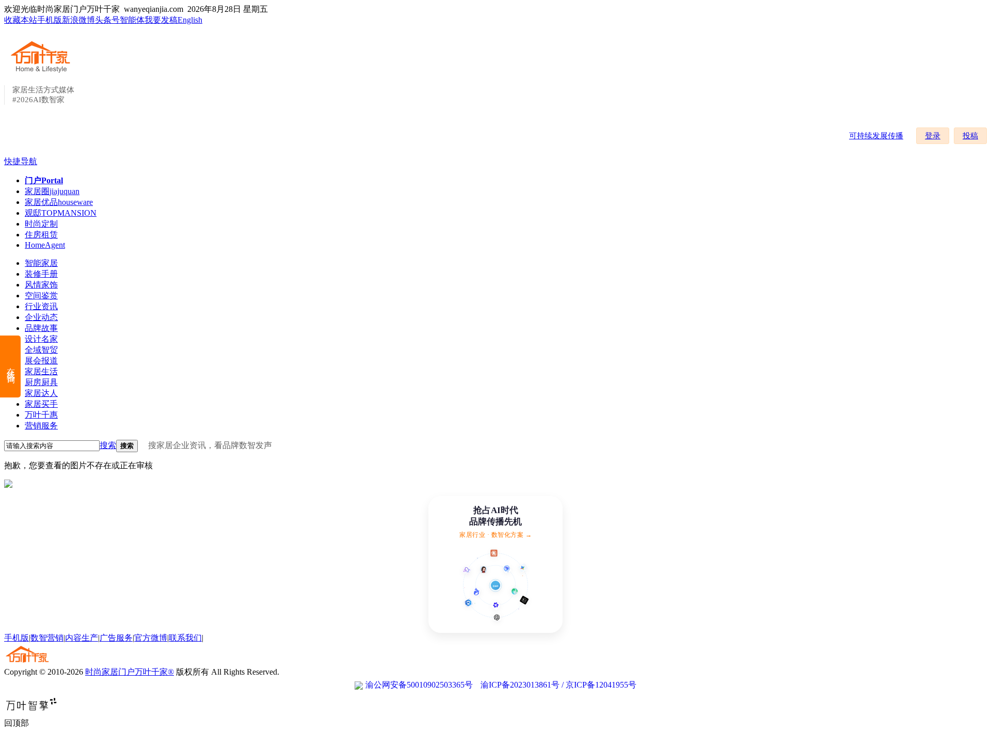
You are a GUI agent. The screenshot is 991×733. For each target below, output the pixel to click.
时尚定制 (41, 223)
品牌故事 (41, 328)
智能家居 (41, 263)
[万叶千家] (43, 73)
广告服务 (116, 637)
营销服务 (41, 425)
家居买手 (41, 404)
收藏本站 (20, 19)
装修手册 (41, 273)
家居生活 (41, 371)
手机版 (49, 19)
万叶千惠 (41, 414)
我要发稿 (161, 19)
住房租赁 (41, 234)
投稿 (970, 136)
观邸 (61, 213)
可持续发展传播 (876, 136)
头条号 (107, 19)
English (190, 19)
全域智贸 (41, 349)
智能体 (132, 19)
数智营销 (46, 637)
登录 (932, 136)
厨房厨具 (41, 382)
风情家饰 (41, 284)
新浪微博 (78, 19)
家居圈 (52, 191)
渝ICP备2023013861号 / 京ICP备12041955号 (558, 684)
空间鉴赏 (41, 295)
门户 (44, 180)
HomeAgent (45, 245)
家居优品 (59, 202)
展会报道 (41, 360)
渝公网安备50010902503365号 (419, 684)
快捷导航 (20, 161)
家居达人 (41, 393)
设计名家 (41, 338)
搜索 (108, 445)
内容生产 (81, 637)
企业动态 (41, 317)
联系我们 (185, 637)
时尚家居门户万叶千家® (129, 671)
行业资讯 (41, 306)
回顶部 (16, 723)
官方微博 (150, 637)
